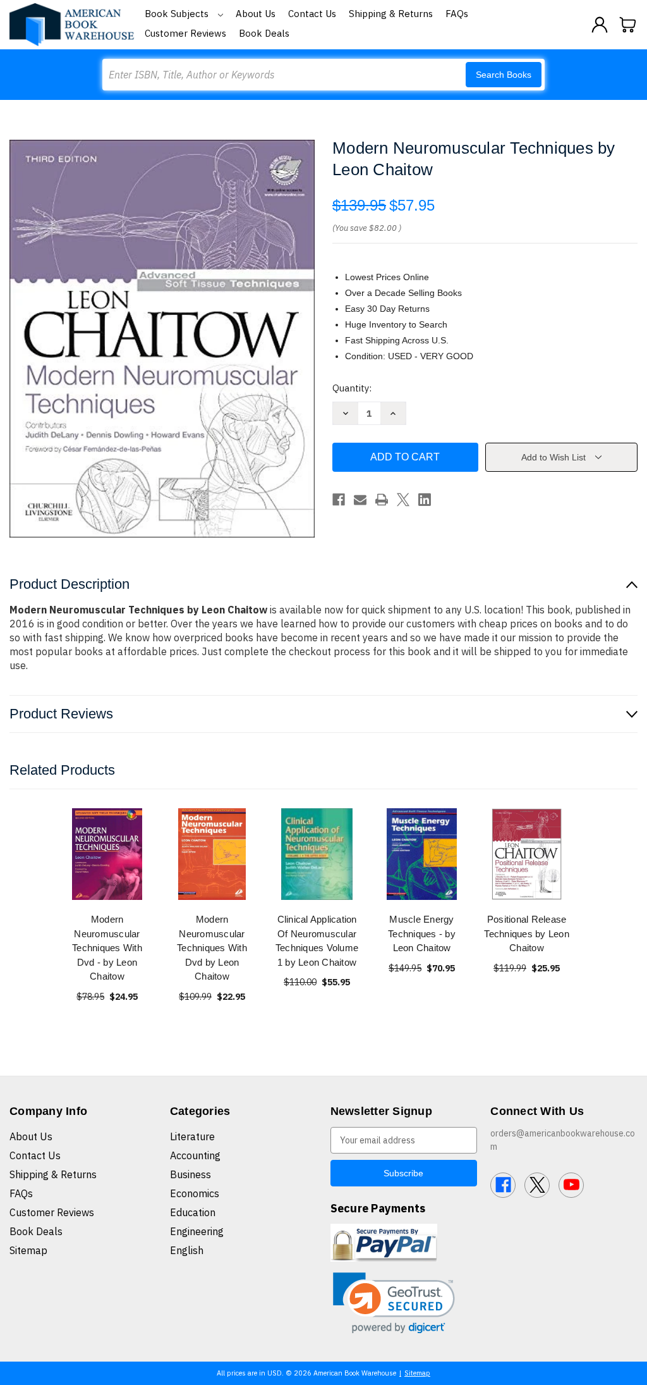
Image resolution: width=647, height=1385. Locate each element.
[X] (403, 499)
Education (192, 1212)
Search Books (503, 75)
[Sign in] (599, 24)
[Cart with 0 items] (628, 24)
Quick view (107, 854)
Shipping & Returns (391, 14)
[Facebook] (338, 499)
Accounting (195, 1155)
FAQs (456, 14)
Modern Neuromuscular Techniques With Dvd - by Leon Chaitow (107, 948)
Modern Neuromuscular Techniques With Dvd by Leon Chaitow (212, 948)
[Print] (381, 499)
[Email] (360, 499)
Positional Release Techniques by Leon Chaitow (526, 933)
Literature (192, 1136)
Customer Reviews (185, 33)
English (186, 1250)
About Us (255, 14)
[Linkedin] (424, 499)
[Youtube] (571, 1185)
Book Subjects (178, 14)
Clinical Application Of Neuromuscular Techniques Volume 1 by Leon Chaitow (316, 941)
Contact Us (312, 14)
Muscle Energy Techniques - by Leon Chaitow (422, 933)
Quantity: (352, 388)
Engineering (197, 1231)
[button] (393, 1303)
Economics (194, 1193)
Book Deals (264, 33)
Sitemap (28, 1250)
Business (190, 1174)
